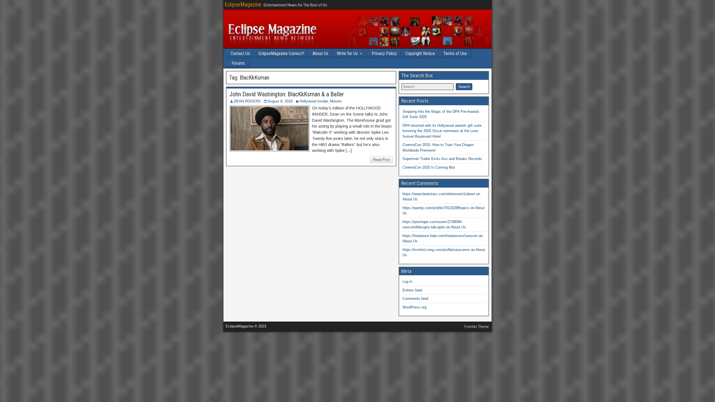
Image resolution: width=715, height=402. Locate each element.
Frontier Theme (476, 326)
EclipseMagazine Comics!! (281, 53)
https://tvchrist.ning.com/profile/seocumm (436, 250)
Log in (407, 281)
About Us (320, 53)
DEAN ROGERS (247, 101)
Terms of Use (455, 53)
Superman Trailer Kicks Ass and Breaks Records (442, 159)
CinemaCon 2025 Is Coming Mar (428, 167)
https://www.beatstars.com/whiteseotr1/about (438, 194)
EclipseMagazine (243, 4)
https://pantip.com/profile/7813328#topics (435, 208)
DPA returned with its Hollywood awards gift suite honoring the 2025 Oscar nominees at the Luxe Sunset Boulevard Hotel (442, 130)
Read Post (381, 159)
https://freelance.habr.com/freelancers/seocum (440, 236)
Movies (336, 101)
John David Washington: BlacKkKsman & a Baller (286, 94)
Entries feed (412, 290)
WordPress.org (414, 307)
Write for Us (347, 53)
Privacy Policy (384, 53)
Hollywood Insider (314, 101)
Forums (238, 63)
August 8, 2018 (280, 101)
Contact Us (240, 53)
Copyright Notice (420, 53)
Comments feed (415, 298)
